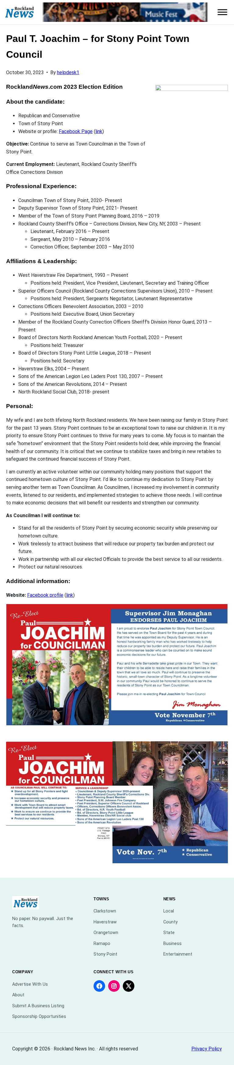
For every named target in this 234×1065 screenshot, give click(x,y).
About (18, 995)
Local (168, 911)
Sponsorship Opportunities (39, 1016)
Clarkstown (105, 911)
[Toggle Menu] (222, 12)
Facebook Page (76, 131)
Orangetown (106, 932)
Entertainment (177, 954)
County (170, 922)
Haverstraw (105, 922)
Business (172, 943)
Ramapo (102, 943)
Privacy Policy (206, 1049)
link (98, 131)
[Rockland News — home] (20, 12)
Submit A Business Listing (38, 1005)
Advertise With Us (30, 984)
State (169, 932)
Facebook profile (45, 595)
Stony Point (105, 954)
